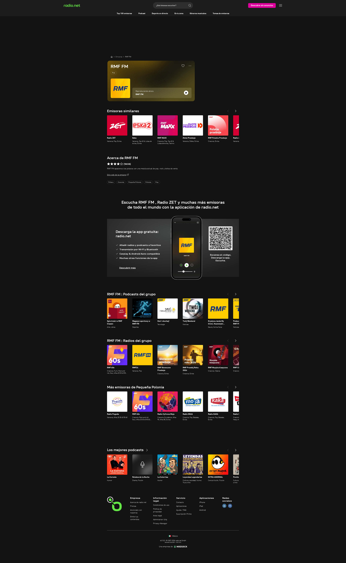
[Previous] (228, 110)
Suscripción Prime (184, 514)
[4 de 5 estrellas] (118, 164)
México (175, 536)
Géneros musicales (198, 13)
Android (202, 510)
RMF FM (139, 94)
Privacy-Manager (160, 523)
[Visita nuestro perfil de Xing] (230, 505)
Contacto (180, 502)
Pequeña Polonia (134, 182)
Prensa (133, 506)
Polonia (148, 182)
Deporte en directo (160, 13)
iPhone (202, 502)
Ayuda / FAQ (181, 510)
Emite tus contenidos (134, 518)
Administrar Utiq (160, 520)
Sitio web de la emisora (116, 175)
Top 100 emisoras (124, 13)
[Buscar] (189, 5)
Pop (113, 73)
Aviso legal (157, 516)
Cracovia (121, 182)
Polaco (111, 182)
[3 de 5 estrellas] (115, 164)
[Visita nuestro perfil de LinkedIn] (224, 505)
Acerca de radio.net (138, 502)
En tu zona (178, 13)
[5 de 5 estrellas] (121, 164)
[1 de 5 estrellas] (108, 164)
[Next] (235, 110)
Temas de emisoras (221, 13)
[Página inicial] (112, 57)
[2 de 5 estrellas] (111, 164)
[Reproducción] (186, 93)
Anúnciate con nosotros (136, 511)
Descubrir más (127, 267)
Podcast (141, 13)
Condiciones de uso (161, 505)
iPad (201, 506)
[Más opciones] (190, 65)
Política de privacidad (157, 510)
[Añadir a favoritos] (183, 66)
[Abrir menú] (280, 5)
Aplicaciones (181, 506)
